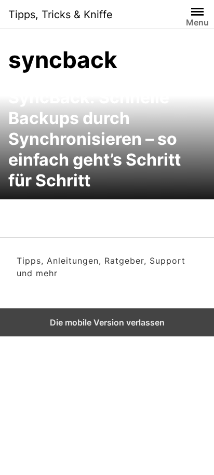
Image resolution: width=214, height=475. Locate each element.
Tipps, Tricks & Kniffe (60, 14)
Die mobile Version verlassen (107, 322)
